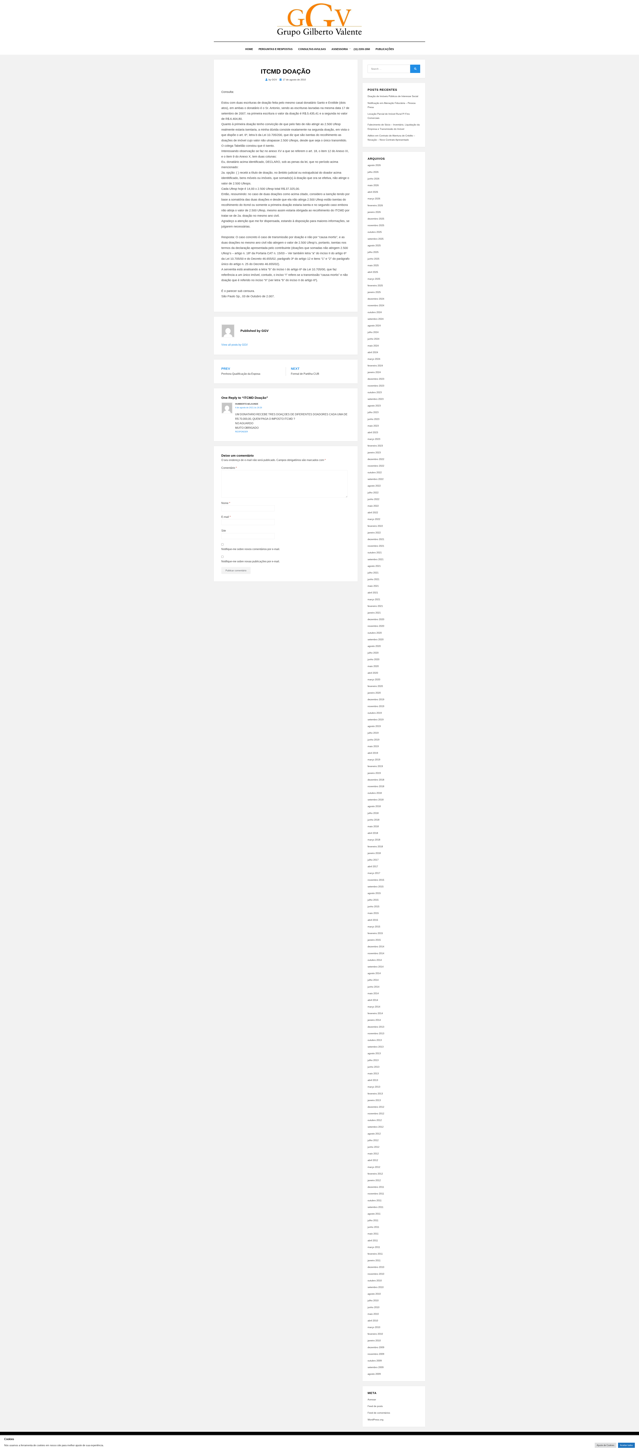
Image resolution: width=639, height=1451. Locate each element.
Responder (241, 432)
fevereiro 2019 (375, 766)
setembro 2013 (376, 1046)
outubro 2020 (375, 632)
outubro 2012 (375, 1120)
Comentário (229, 467)
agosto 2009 (374, 1374)
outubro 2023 (375, 392)
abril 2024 (373, 352)
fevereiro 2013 (375, 1093)
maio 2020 (373, 666)
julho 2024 (373, 332)
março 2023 (374, 439)
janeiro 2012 (374, 1180)
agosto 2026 (374, 165)
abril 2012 (373, 1160)
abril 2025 (373, 272)
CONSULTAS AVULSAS (312, 49)
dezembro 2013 (376, 1026)
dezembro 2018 (376, 779)
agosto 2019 (374, 726)
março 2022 (374, 519)
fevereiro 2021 (375, 606)
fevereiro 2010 (375, 1334)
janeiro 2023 (374, 452)
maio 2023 (373, 425)
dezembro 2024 (376, 298)
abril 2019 (373, 753)
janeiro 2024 (374, 372)
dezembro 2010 (376, 1267)
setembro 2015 (376, 886)
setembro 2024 (376, 319)
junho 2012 (373, 1147)
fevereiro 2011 (375, 1253)
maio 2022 (373, 505)
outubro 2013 (375, 1040)
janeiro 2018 (374, 853)
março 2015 (374, 926)
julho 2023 (373, 412)
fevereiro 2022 (375, 526)
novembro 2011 (376, 1193)
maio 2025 (373, 265)
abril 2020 (373, 672)
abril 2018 (373, 833)
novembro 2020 (376, 626)
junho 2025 (373, 258)
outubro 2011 (375, 1200)
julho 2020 (373, 652)
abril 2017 (373, 866)
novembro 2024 (376, 305)
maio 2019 (373, 746)
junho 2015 (373, 906)
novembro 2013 (376, 1033)
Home (249, 49)
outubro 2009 (375, 1360)
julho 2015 (373, 899)
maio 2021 (373, 586)
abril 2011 (373, 1240)
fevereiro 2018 (375, 846)
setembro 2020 (376, 639)
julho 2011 (373, 1220)
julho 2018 (373, 813)
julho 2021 (373, 572)
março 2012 (374, 1167)
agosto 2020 (374, 646)
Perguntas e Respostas (276, 49)
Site (223, 530)
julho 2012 (373, 1140)
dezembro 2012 (376, 1107)
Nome (225, 503)
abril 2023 (373, 432)
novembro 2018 (376, 786)
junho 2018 (373, 819)
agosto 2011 (374, 1213)
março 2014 (374, 1006)
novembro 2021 (376, 546)
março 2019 (374, 759)
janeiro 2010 (374, 1340)
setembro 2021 (376, 559)
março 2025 (374, 279)
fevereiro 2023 (375, 445)
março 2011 (374, 1247)
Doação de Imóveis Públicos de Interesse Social (393, 96)
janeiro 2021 (374, 612)
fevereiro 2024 (375, 365)
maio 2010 (373, 1314)
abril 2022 (373, 512)
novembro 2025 (376, 225)
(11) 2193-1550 (362, 49)
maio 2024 (373, 345)
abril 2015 (373, 920)
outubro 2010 (375, 1280)
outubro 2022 (375, 472)
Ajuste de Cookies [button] (605, 1445)
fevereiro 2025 (375, 285)
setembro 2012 (376, 1126)
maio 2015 (373, 913)
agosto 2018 (374, 806)
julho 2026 (373, 172)
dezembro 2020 (376, 619)
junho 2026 (373, 178)
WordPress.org (375, 1419)
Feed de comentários (379, 1412)
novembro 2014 (376, 953)
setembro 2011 (375, 1207)
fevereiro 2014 (375, 1013)
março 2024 (374, 359)
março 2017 (374, 873)
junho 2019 (373, 739)
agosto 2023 (374, 405)
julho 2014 (373, 980)
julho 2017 (373, 859)
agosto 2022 (374, 485)
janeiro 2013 (374, 1100)
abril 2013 (373, 1080)
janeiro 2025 (374, 292)
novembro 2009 (376, 1354)
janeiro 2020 (374, 692)
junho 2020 (373, 659)
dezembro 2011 (376, 1187)
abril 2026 (373, 192)
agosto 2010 (374, 1293)
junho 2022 (373, 499)
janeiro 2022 (374, 532)
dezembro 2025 (376, 218)
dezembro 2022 (376, 459)
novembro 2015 (376, 880)
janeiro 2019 (374, 773)
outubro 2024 (375, 312)
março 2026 (374, 198)
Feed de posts (375, 1406)
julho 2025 (373, 252)
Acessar (372, 1399)
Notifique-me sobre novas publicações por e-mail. (250, 561)
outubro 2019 (375, 713)
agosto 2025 (374, 245)
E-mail (226, 516)
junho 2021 (373, 579)
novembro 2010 (376, 1274)
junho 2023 (373, 419)
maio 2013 (373, 1073)
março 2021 (374, 599)
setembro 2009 (376, 1367)
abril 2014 (373, 1000)
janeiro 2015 (374, 940)
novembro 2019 (376, 706)
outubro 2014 (375, 960)
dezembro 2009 (376, 1347)
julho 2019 (373, 732)
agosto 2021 (374, 566)
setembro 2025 (376, 238)
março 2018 (374, 839)
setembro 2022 (376, 479)
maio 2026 (373, 185)
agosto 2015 (374, 893)
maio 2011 (373, 1233)
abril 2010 (373, 1320)
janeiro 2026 (374, 212)
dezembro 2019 (376, 699)
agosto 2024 (374, 325)
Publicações (385, 49)
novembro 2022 (376, 465)
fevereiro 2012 (375, 1173)
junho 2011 (373, 1227)
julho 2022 (373, 492)
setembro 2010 (376, 1287)
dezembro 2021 (376, 539)
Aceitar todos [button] (626, 1445)
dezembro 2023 (376, 379)
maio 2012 (373, 1153)
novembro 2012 (376, 1113)
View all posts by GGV (234, 344)
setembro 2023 (376, 399)
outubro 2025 (375, 232)
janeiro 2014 (374, 1020)
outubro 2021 (375, 552)
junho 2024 (373, 338)
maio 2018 (373, 826)
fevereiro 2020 (375, 686)
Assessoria (339, 49)
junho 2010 (373, 1307)
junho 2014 (373, 986)
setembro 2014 (376, 966)
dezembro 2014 (376, 946)
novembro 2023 (376, 385)
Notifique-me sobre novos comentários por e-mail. (250, 549)
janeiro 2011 (374, 1260)
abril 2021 (373, 592)
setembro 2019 (376, 719)
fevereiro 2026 (375, 205)
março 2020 (374, 679)
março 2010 (374, 1327)
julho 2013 (373, 1060)
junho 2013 (373, 1066)
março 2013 (374, 1086)
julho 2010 (373, 1300)
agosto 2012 (374, 1133)
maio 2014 (373, 993)
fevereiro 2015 (375, 933)
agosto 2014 (374, 973)
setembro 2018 (376, 799)
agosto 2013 (374, 1053)
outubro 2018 (375, 793)
